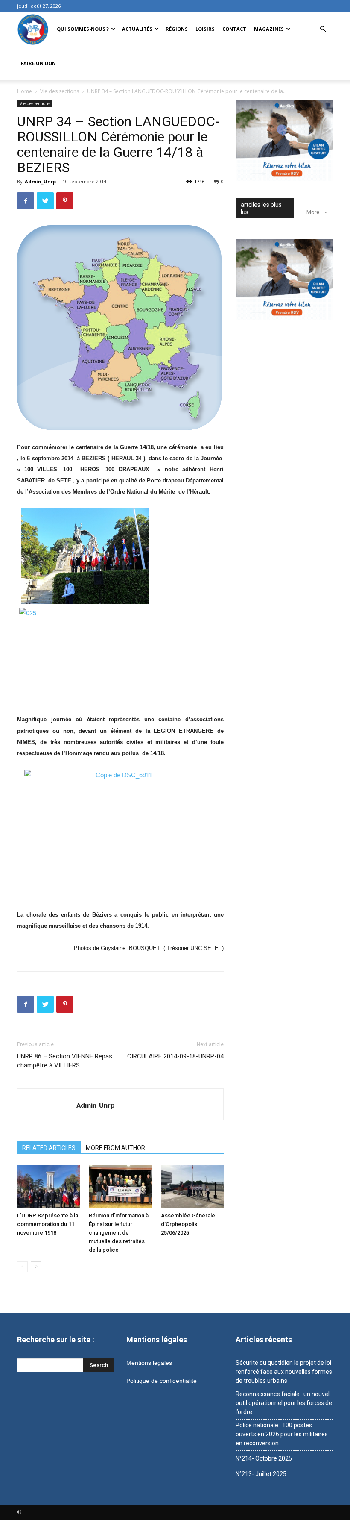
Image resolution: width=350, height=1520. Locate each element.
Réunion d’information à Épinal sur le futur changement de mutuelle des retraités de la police (119, 1232)
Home (24, 91)
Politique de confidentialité (161, 1380)
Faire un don (38, 63)
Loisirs (205, 29)
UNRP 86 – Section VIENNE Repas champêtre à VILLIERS (64, 1061)
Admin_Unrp (40, 181)
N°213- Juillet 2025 (261, 1473)
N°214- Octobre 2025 (264, 1458)
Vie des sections (59, 91)
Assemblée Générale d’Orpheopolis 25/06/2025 (188, 1224)
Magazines (269, 29)
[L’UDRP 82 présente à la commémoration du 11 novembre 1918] (48, 1186)
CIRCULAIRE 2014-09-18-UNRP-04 (175, 1056)
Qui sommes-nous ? (83, 29)
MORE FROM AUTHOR (115, 1147)
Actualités (137, 29)
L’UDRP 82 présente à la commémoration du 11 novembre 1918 (47, 1224)
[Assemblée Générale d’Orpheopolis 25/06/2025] (192, 1186)
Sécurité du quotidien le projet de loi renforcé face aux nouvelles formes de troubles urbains (284, 1371)
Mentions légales (149, 1362)
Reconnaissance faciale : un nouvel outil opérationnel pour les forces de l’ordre (284, 1403)
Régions (177, 29)
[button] (322, 29)
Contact (234, 29)
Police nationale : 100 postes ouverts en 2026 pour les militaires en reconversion (282, 1434)
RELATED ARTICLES (49, 1147)
